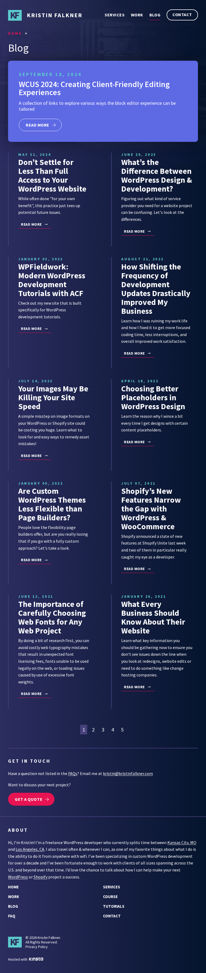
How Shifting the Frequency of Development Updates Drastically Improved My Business (155, 288)
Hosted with (18, 959)
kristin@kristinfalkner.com (128, 773)
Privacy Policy (36, 946)
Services (114, 14)
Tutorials (113, 906)
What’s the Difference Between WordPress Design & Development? (156, 175)
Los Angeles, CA (30, 849)
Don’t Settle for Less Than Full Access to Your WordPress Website (52, 175)
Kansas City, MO (181, 842)
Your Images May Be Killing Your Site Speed (53, 397)
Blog (154, 14)
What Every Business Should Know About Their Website (153, 617)
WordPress (18, 877)
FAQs (72, 773)
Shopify (40, 877)
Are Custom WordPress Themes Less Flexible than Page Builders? (52, 504)
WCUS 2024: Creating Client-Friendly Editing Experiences (94, 88)
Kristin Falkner (54, 15)
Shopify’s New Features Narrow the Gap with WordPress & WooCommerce (151, 508)
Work (137, 14)
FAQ (11, 915)
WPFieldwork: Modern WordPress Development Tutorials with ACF (51, 279)
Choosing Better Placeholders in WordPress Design (153, 397)
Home (13, 886)
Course (110, 896)
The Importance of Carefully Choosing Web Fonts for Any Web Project (52, 617)
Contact (182, 14)
